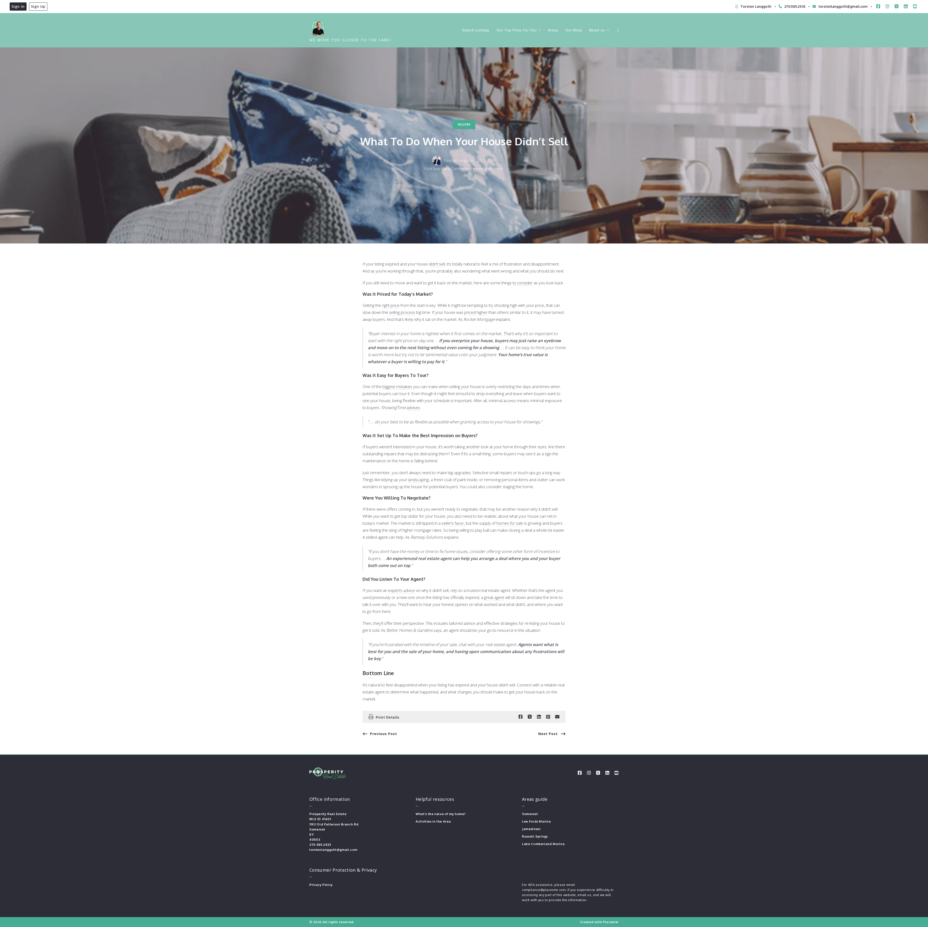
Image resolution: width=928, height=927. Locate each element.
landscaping (418, 479)
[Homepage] (318, 26)
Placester (611, 922)
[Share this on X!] (530, 717)
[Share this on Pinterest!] (548, 717)
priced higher (475, 312)
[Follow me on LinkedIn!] (906, 6)
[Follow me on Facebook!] (878, 6)
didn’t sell (437, 264)
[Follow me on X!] (896, 6)
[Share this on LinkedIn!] (539, 717)
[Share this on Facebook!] (520, 717)
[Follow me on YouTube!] (915, 6)
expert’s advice (401, 590)
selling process (402, 312)
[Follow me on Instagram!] (887, 6)
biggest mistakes (397, 386)
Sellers (464, 124)
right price (390, 305)
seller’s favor (453, 523)
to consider (523, 283)
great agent (494, 597)
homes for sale (509, 523)
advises (413, 407)
